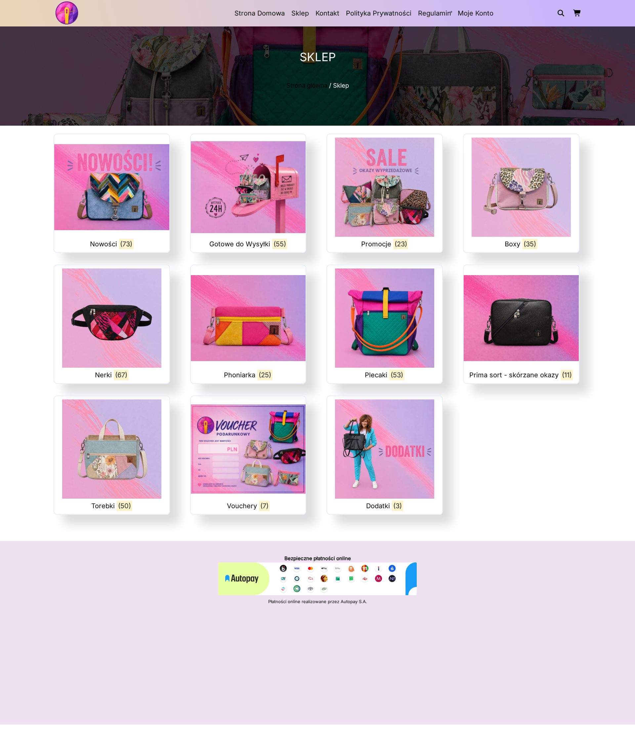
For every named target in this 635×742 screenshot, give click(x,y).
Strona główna (306, 85)
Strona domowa (259, 13)
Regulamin (434, 13)
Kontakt (327, 13)
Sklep (300, 13)
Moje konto (475, 13)
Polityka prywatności (378, 13)
